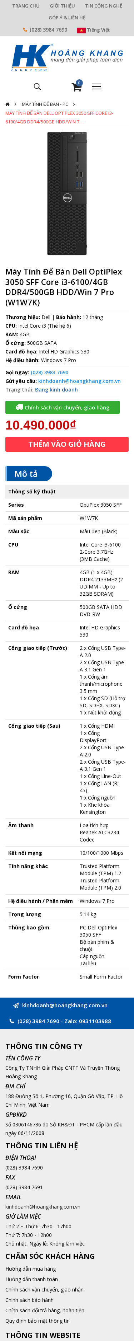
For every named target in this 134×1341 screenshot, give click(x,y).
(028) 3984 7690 (48, 29)
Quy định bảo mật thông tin (37, 1320)
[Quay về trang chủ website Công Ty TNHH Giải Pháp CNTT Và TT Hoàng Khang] (67, 56)
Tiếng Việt (98, 30)
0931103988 (95, 1020)
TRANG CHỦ (26, 6)
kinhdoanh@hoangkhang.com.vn (79, 381)
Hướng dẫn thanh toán (31, 1279)
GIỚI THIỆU (62, 6)
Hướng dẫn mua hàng (30, 1268)
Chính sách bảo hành (29, 1300)
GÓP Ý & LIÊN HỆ (67, 17)
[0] (76, 88)
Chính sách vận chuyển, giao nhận (44, 1289)
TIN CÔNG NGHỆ (103, 6)
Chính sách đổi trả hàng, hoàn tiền (44, 1310)
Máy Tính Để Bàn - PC (45, 104)
